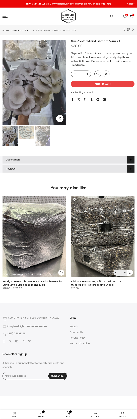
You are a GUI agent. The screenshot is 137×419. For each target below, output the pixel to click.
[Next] (60, 82)
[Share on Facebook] (72, 99)
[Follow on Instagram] (16, 341)
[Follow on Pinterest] (29, 341)
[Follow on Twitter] (10, 341)
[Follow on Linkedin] (23, 341)
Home (6, 30)
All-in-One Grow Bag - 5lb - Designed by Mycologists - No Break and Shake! (96, 283)
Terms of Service (80, 343)
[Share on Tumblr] (91, 99)
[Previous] (8, 82)
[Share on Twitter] (78, 99)
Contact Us (76, 332)
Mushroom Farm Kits (23, 30)
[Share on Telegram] (97, 99)
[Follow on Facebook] (4, 341)
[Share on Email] (104, 99)
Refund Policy (78, 337)
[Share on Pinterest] (85, 99)
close (7, 4)
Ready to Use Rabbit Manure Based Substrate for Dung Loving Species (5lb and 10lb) (33, 283)
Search (74, 326)
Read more (78, 65)
